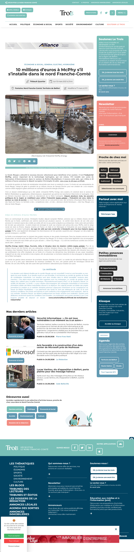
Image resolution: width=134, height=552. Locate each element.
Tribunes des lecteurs (19, 490)
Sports (58, 24)
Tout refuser (14, 541)
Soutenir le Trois (116, 24)
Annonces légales (120, 2)
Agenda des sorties (24, 508)
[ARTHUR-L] (67, 539)
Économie (19, 469)
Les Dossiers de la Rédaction (23, 499)
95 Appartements (108, 268)
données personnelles (112, 145)
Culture (99, 24)
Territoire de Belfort (51, 88)
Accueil (13, 24)
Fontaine (19, 88)
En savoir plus (104, 92)
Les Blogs (16, 485)
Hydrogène (69, 65)
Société (69, 24)
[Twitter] (106, 13)
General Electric (53, 65)
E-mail (101, 125)
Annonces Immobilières (100, 2)
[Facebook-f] (101, 13)
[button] (9, 161)
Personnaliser (14, 546)
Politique (25, 24)
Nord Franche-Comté (33, 88)
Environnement (84, 24)
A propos (85, 2)
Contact (75, 2)
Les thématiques (21, 463)
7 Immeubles (106, 274)
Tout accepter (14, 536)
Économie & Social (42, 24)
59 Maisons (105, 279)
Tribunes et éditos (23, 495)
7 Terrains (118, 279)
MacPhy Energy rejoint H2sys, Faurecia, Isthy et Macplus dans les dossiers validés (45, 246)
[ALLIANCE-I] (49, 56)
